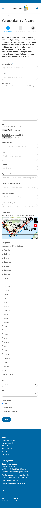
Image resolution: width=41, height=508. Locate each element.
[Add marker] (35, 225)
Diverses (6, 266)
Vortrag (6, 366)
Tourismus (7, 358)
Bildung (6, 258)
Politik (6, 334)
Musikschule (8, 322)
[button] (31, 219)
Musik (6, 318)
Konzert (6, 290)
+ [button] (35, 219)
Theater (6, 354)
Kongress (7, 286)
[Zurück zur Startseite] (20, 8)
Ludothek (7, 310)
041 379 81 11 (6, 451)
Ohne (5, 403)
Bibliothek (7, 254)
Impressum (5, 490)
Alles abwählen (18, 246)
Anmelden (15, 501)
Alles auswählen (7, 246)
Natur (6, 326)
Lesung (6, 302)
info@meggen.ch (7, 454)
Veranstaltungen (14, 15)
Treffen (6, 362)
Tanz (5, 350)
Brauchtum (7, 262)
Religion (6, 338)
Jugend (6, 278)
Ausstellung (7, 250)
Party (5, 330)
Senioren (7, 342)
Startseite (4, 15)
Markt (6, 314)
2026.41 (15, 498)
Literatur (6, 306)
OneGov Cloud (6, 498)
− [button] (35, 222)
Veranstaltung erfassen (29, 15)
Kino (5, 282)
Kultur (6, 294)
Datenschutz (6, 501)
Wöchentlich (8, 408)
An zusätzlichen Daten (11, 412)
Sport (5, 346)
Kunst (6, 298)
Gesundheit (7, 274)
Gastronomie (8, 270)
